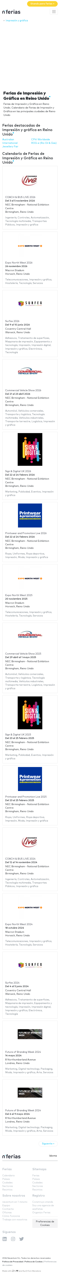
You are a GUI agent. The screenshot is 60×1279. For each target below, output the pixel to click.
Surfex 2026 (12, 321)
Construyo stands (42, 1202)
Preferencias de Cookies (45, 1223)
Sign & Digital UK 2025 (18, 735)
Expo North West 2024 (19, 924)
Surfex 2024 (12, 983)
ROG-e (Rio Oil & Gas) (44, 143)
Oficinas (7, 1212)
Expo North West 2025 (18, 595)
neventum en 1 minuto (14, 1202)
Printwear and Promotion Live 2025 (26, 797)
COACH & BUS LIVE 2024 (20, 859)
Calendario (8, 1175)
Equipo (6, 1205)
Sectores (7, 1186)
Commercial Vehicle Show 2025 (23, 654)
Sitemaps (39, 1169)
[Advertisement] (30, 55)
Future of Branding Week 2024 (23, 1052)
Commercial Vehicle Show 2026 (23, 390)
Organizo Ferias (41, 1212)
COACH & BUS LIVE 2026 (20, 197)
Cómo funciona (11, 1216)
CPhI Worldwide (40, 139)
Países (6, 1179)
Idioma (53, 1156)
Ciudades (7, 1183)
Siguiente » (48, 1144)
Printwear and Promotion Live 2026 (26, 533)
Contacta (8, 1209)
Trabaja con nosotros (14, 1220)
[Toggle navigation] (54, 12)
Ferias (7, 1169)
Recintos (7, 1190)
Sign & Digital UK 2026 (18, 471)
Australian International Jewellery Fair (10, 143)
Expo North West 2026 (18, 263)
